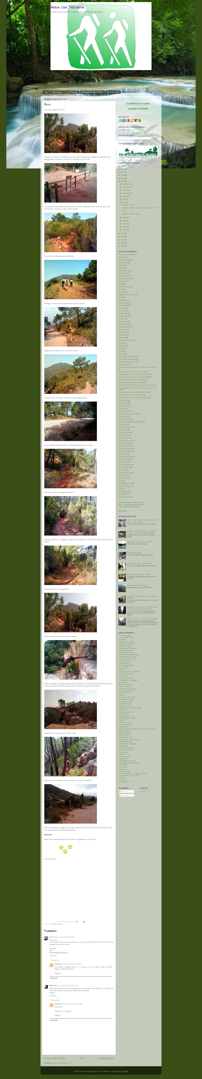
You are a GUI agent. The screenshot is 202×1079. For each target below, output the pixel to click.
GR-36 (120, 297)
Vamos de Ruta (125, 771)
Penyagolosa (122, 400)
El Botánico (123, 682)
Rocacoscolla (124, 727)
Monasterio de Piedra (125, 340)
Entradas (124, 791)
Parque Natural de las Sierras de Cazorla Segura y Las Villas (137, 389)
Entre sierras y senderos (128, 689)
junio (124, 202)
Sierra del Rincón (124, 459)
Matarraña (122, 338)
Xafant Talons (124, 782)
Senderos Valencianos (127, 748)
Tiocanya (57, 964)
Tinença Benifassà (124, 483)
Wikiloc (122, 778)
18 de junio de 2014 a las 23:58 (71, 1004)
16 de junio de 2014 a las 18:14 (71, 964)
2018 (122, 169)
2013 (122, 234)
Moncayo (121, 343)
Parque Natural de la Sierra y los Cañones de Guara (136, 385)
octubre (125, 190)
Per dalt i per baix (126, 722)
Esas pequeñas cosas (127, 691)
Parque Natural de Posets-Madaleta (130, 395)
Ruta (46, 859)
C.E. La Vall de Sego (126, 665)
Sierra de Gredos (124, 443)
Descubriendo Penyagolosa (129, 680)
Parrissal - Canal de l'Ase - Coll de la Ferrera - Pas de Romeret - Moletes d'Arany (142, 608)
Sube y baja (124, 752)
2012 (122, 237)
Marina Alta (122, 332)
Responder (53, 956)
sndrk (106, 1071)
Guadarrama (122, 300)
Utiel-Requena (123, 491)
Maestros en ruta (126, 703)
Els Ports (121, 292)
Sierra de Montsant (125, 451)
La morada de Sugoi (127, 699)
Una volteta (124, 765)
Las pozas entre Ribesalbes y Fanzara (140, 542)
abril (124, 221)
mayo (124, 218)
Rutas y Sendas (125, 731)
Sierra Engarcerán (124, 465)
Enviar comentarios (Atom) (63, 1063)
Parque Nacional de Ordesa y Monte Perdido (133, 377)
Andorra (121, 265)
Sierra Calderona (124, 432)
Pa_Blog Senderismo (127, 712)
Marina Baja (122, 335)
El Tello (120, 289)
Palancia (121, 354)
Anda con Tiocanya (67, 7)
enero (124, 230)
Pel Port (122, 720)
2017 (122, 172)
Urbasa (120, 489)
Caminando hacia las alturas (129, 655)
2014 (122, 181)
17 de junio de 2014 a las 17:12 (68, 985)
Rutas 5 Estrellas (72, 92)
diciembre (126, 184)
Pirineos (121, 408)
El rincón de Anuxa (126, 684)
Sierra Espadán (123, 467)
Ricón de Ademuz (124, 419)
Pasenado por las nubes (128, 718)
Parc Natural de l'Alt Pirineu (127, 356)
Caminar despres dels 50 (128, 659)
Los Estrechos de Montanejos (137, 585)
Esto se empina (125, 693)
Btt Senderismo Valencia (128, 648)
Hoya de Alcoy (123, 303)
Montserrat (122, 346)
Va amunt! (123, 767)
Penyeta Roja (123, 403)
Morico (47, 105)
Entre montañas (125, 686)
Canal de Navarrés (124, 279)
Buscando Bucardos (126, 650)
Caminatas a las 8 (126, 661)
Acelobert (123, 640)
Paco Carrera (124, 714)
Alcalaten (121, 257)
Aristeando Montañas (127, 644)
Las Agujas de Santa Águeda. (89, 967)
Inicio (46, 92)
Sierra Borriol (122, 430)
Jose (50, 937)
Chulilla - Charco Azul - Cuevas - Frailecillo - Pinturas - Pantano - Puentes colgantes (142, 532)
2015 (122, 178)
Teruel (120, 481)
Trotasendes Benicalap (127, 761)
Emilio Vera (53, 985)
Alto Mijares (122, 263)
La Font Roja (122, 311)
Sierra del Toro (123, 462)
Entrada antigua (106, 1058)
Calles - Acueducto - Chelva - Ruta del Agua (142, 619)
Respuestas (56, 960)
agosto (124, 196)
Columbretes (122, 281)
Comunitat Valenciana (127, 674)
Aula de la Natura (126, 646)
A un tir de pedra (126, 636)
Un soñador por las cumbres (129, 763)
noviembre (126, 187)
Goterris (122, 695)
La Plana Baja (123, 316)
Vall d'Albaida (122, 494)
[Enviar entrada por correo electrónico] (83, 922)
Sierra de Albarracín (125, 441)
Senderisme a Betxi (126, 737)
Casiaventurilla (125, 663)
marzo (124, 224)
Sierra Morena (123, 478)
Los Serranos (123, 322)
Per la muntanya (125, 725)
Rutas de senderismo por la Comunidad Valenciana (137, 729)
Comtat (120, 284)
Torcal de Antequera (125, 486)
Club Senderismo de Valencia (130, 672)
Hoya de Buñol (123, 305)
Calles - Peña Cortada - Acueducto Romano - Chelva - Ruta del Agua (142, 521)
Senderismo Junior (126, 742)
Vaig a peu (123, 769)
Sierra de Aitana (124, 438)
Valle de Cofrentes (124, 497)
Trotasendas (124, 759)
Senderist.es (124, 746)
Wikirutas (123, 780)
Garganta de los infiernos (127, 295)
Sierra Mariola (123, 475)
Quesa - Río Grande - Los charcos (138, 574)
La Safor (121, 319)
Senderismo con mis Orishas (129, 740)
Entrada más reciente (54, 1058)
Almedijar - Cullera (128, 205)
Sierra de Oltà (123, 454)
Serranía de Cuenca (125, 427)
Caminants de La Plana (128, 657)
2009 (122, 246)
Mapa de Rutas (57, 92)
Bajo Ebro (121, 268)
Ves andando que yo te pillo (129, 776)
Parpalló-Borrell (123, 364)
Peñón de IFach (123, 406)
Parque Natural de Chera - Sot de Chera (132, 380)
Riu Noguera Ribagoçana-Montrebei (130, 422)
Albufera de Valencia (125, 255)
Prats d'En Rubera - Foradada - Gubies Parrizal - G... (140, 208)
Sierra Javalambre (124, 473)
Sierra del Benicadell (125, 457)
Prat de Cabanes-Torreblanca (128, 414)
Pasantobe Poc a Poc (127, 716)
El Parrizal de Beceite (134, 553)
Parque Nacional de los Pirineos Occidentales (133, 374)
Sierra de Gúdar (123, 446)
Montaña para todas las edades (131, 708)
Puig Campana (123, 416)
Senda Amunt (124, 735)
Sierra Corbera (123, 435)
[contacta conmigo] (142, 791)
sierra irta (121, 470)
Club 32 (122, 669)
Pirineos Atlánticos (124, 411)
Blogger (125, 1071)
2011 (122, 240)
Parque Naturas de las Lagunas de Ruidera (133, 398)
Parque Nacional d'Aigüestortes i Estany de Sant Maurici (137, 367)
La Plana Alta (123, 314)
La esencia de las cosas (128, 697)
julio (124, 199)
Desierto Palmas (57, 924)
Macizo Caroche (123, 324)
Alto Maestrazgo (123, 260)
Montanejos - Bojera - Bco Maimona (139, 564)
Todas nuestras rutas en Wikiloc (92, 92)
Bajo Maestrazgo (124, 271)
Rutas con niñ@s (113, 92)
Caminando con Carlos (127, 652)
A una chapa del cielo (127, 638)
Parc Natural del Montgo (126, 359)
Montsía (121, 348)
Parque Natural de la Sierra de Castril (131, 382)
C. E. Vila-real (124, 667)
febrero (125, 227)
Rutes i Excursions (126, 733)
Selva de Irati (122, 424)
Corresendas (124, 676)
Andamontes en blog (127, 642)
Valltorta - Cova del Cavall (131, 214)
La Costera (122, 308)
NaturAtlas (123, 710)
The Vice (122, 754)
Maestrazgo (122, 330)
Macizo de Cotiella (124, 327)
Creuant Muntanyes (126, 678)
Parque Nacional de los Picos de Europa (131, 372)
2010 (122, 243)
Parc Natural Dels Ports (126, 362)
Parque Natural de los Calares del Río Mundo (133, 392)
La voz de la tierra (126, 701)
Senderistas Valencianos (128, 744)
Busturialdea (122, 273)
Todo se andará (125, 756)
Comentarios (125, 795)
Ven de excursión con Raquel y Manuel (133, 773)
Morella (120, 351)
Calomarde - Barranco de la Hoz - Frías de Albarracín (141, 597)
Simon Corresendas (126, 750)
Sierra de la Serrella (125, 449)
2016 (122, 175)
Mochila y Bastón (125, 706)
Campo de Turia (123, 276)
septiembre (126, 193)
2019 (122, 166)
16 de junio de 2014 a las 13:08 (63, 937)
